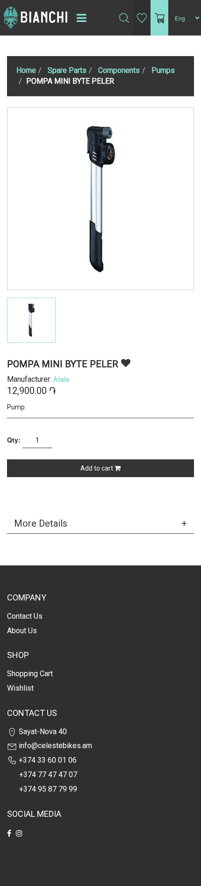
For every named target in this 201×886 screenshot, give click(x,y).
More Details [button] (40, 523)
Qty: (14, 439)
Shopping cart (30, 673)
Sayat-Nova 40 (42, 731)
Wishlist (20, 688)
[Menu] (81, 18)
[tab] (100, 523)
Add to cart (97, 468)
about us (22, 630)
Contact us (25, 616)
